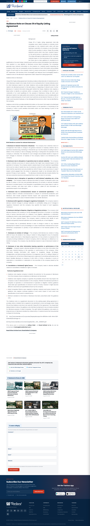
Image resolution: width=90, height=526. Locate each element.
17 (62, 257)
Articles (15, 18)
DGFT (66, 11)
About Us (74, 505)
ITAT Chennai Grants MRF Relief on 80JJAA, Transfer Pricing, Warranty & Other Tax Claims (71, 98)
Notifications (60, 505)
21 (75, 257)
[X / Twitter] (16, 1)
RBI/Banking (46, 510)
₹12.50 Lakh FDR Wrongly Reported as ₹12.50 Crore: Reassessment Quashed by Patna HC (71, 132)
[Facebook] (14, 1)
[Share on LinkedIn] (51, 31)
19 (69, 257)
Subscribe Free (39, 491)
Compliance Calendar (62, 512)
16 (81, 254)
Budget (21, 11)
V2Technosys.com (33, 520)
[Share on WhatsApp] (54, 31)
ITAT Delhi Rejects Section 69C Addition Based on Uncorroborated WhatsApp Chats (72, 152)
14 (75, 254)
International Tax (32, 514)
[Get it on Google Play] (60, 493)
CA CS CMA (60, 11)
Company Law (36, 11)
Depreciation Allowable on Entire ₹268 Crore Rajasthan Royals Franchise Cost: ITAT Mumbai (72, 176)
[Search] (48, 1)
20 (72, 257)
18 (65, 257)
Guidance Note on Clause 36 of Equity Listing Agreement (28, 25)
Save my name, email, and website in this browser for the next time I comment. (26, 466)
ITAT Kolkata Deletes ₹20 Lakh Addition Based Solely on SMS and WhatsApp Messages (72, 125)
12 (69, 254)
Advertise (74, 510)
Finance (79, 11)
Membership (74, 514)
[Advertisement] (16, 49)
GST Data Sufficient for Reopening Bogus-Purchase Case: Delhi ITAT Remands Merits (70, 118)
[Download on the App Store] (70, 493)
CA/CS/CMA (46, 514)
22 (78, 257)
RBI (70, 11)
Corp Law (85, 11)
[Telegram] (26, 1)
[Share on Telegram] (57, 31)
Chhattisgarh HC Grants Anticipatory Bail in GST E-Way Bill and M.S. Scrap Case (57, 14)
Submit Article (75, 507)
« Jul (62, 264)
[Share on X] (47, 31)
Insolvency (45, 512)
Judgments (60, 510)
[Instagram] (22, 1)
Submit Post (72, 1)
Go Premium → (72, 65)
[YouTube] (18, 1)
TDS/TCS (31, 512)
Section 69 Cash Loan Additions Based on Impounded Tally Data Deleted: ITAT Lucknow (72, 158)
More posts (64, 104)
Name (10, 449)
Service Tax (28, 11)
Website (10, 460)
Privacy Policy (71, 520)
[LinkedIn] (20, 1)
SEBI (74, 11)
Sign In (80, 1)
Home (8, 11)
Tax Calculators (60, 514)
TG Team (10, 31)
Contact (73, 512)
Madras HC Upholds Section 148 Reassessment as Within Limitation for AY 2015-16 (72, 86)
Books (64, 1)
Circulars (59, 507)
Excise (43, 11)
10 (62, 254)
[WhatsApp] (24, 1)
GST (54, 11)
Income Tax (14, 11)
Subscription (56, 1)
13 (72, 254)
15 (78, 254)
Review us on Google (16, 371)
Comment (11, 432)
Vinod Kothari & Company (20, 358)
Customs (49, 11)
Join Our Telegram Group (34, 367)
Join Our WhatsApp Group (17, 367)
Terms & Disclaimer (79, 520)
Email (9, 454)
